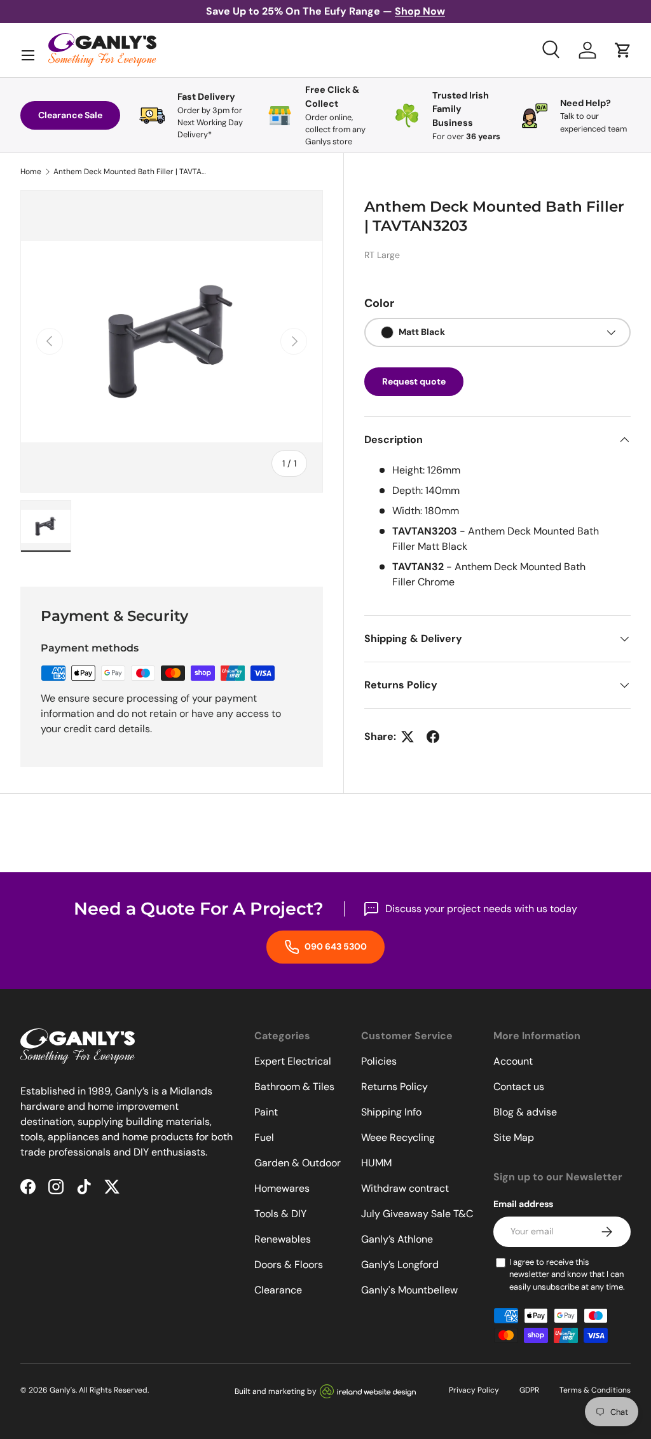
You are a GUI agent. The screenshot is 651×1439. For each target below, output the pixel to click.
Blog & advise (525, 1112)
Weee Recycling (398, 1137)
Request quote (414, 381)
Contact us (518, 1086)
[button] (623, 50)
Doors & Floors (288, 1264)
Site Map (513, 1137)
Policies (379, 1061)
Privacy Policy (474, 1390)
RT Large (382, 255)
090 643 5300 (335, 946)
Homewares (282, 1188)
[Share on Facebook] (433, 736)
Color (379, 303)
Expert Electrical (292, 1061)
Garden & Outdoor (297, 1163)
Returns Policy (394, 1086)
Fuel (264, 1137)
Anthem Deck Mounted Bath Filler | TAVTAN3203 (129, 172)
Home (30, 172)
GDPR (529, 1390)
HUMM (376, 1163)
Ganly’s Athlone (397, 1239)
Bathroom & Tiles (294, 1086)
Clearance (278, 1290)
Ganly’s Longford (400, 1264)
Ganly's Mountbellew (409, 1290)
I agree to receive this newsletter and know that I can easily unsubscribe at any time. (567, 1274)
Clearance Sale (70, 115)
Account (513, 1061)
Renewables (282, 1239)
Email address (523, 1204)
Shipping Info (391, 1112)
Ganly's (63, 1390)
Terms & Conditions (595, 1390)
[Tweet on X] (407, 736)
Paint (266, 1112)
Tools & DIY (280, 1213)
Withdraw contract (405, 1188)
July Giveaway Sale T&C (417, 1213)
